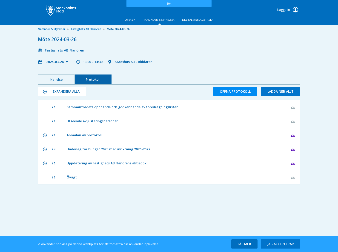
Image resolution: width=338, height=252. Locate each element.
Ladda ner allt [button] (280, 91)
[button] (62, 91)
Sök (169, 4)
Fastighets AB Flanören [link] (86, 29)
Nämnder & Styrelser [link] (51, 29)
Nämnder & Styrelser (159, 20)
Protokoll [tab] (93, 79)
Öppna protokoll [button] (235, 91)
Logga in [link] (284, 9)
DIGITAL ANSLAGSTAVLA (197, 20)
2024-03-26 (55, 62)
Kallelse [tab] (56, 79)
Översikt (131, 20)
